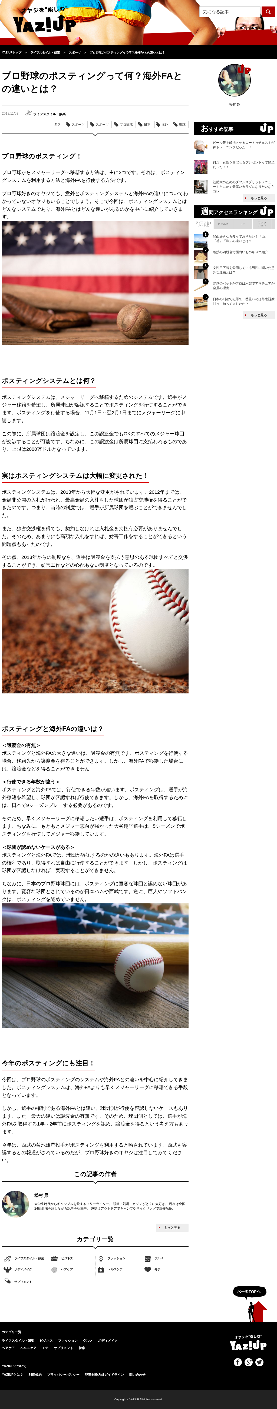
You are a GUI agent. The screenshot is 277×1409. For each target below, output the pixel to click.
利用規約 (35, 1375)
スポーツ (78, 124)
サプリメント (23, 1281)
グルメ (158, 1258)
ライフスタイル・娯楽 (29, 1258)
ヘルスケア (115, 1269)
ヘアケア (67, 1269)
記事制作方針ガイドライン (104, 1375)
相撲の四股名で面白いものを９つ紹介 (240, 252)
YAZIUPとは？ (12, 1375)
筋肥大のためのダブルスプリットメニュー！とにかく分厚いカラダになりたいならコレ (244, 186)
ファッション (117, 1258)
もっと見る (172, 1228)
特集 (82, 1348)
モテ (157, 1269)
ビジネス (67, 1258)
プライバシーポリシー (63, 1375)
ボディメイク (23, 1269)
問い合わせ (137, 1375)
